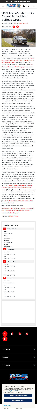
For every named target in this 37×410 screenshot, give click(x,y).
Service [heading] (5, 357)
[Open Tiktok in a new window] (4, 338)
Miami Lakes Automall (21, 23)
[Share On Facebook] (14, 27)
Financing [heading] (6, 365)
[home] (11, 5)
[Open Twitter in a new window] (4, 333)
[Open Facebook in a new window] (12, 333)
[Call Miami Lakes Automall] (33, 5)
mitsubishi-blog (13, 216)
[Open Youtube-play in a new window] (19, 333)
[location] (28, 5)
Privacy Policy (7, 405)
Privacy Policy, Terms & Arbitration (13, 391)
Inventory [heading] (6, 349)
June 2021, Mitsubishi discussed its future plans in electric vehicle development (17, 60)
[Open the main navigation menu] (2, 5)
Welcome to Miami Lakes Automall (18, 1)
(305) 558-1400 (8, 233)
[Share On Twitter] (17, 27)
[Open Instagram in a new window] (26, 333)
